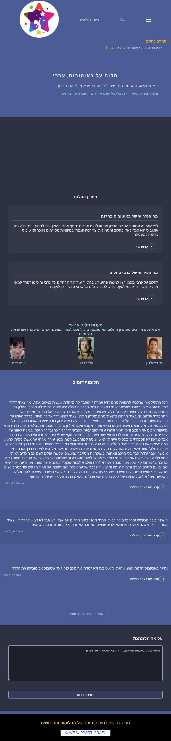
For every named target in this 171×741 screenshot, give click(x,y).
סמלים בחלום (156, 41)
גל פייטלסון (154, 363)
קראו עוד (144, 246)
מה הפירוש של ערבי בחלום (134, 273)
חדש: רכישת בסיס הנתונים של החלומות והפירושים (85, 722)
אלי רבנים (85, 363)
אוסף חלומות (129, 47)
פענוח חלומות (88, 20)
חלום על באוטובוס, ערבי (85, 75)
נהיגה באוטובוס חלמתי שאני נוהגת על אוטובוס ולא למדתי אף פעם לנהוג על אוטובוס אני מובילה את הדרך (90, 568)
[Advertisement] (85, 155)
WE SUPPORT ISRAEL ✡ (85, 733)
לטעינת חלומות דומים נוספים (85, 614)
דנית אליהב (16, 363)
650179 (111, 47)
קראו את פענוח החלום (144, 487)
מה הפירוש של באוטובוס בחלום (129, 216)
